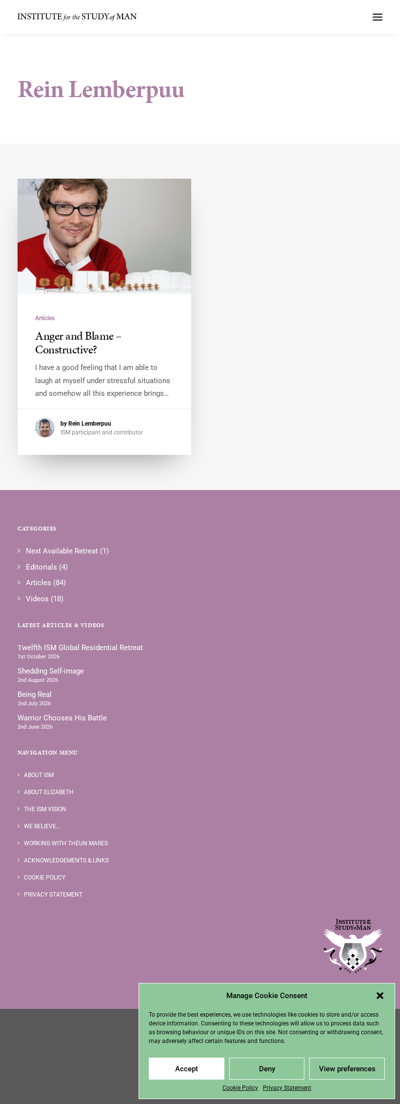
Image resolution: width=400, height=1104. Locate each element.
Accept (186, 1068)
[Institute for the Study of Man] (78, 17)
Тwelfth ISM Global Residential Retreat (80, 647)
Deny (267, 1068)
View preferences (347, 1068)
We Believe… (42, 826)
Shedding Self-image (51, 671)
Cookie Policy (240, 1087)
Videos (37, 598)
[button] (380, 996)
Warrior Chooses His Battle (62, 718)
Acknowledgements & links (66, 860)
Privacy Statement (287, 1087)
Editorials (41, 567)
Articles (45, 318)
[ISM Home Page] (352, 946)
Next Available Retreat (62, 551)
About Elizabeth (49, 792)
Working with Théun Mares (66, 843)
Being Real (35, 694)
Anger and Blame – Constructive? (78, 342)
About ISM (39, 775)
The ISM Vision (45, 809)
